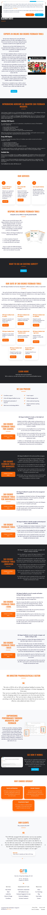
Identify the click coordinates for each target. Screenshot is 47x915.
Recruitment (8, 889)
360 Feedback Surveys (24, 892)
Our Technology (38, 892)
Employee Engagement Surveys (23, 894)
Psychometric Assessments (23, 889)
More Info (5, 201)
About (38, 889)
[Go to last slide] (2, 845)
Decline (39, 14)
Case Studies (39, 896)
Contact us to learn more (8, 436)
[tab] (22, 858)
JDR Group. (9, 909)
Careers (39, 898)
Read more (5, 325)
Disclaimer (43, 909)
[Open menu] (45, 2)
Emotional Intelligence (23, 896)
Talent (8, 892)
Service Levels (42, 907)
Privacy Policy (34, 907)
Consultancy (8, 898)
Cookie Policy (15, 8)
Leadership (8, 894)
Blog (39, 894)
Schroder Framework (23, 898)
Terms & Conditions (35, 909)
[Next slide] (45, 845)
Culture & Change (8, 896)
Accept (30, 14)
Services (8, 887)
